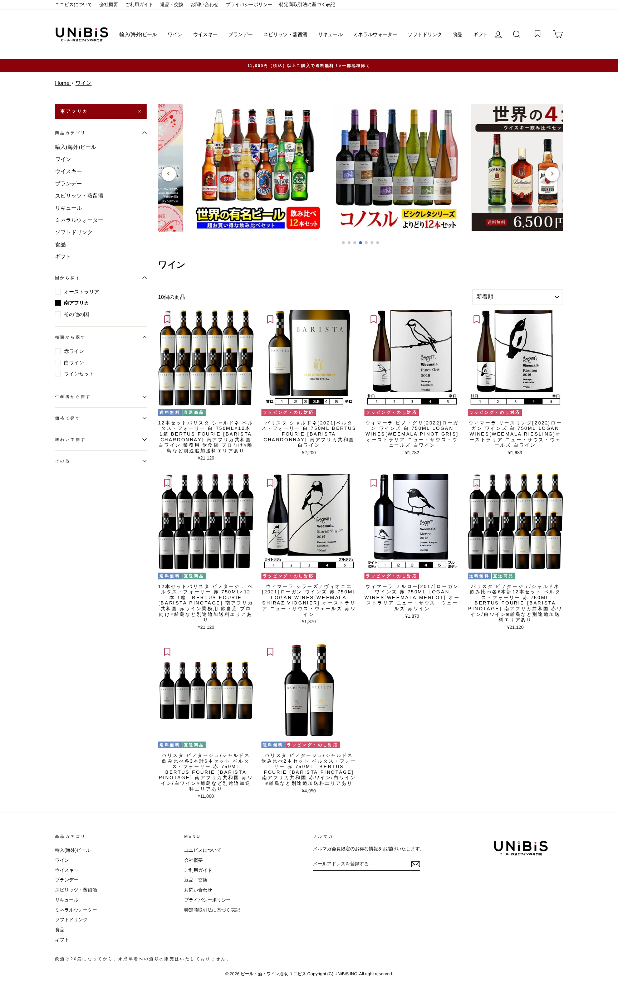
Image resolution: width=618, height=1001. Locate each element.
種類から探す (70, 337)
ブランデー (240, 34)
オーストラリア (81, 292)
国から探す (68, 278)
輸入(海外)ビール (138, 34)
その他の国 (76, 314)
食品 (457, 34)
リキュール (330, 34)
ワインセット (79, 373)
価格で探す (68, 418)
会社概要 (108, 4)
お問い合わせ (205, 4)
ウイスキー (205, 34)
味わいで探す (70, 439)
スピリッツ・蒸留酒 (285, 34)
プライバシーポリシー (249, 4)
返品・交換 (171, 4)
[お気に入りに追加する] (167, 319)
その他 (62, 461)
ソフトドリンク (425, 34)
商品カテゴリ (70, 133)
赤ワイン (74, 351)
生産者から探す (73, 396)
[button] (343, 242)
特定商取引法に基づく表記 (307, 4)
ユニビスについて (73, 4)
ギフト (480, 34)
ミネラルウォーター (375, 34)
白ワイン (74, 362)
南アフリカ (74, 111)
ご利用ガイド (139, 4)
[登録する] (415, 864)
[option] (309, 66)
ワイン (175, 34)
